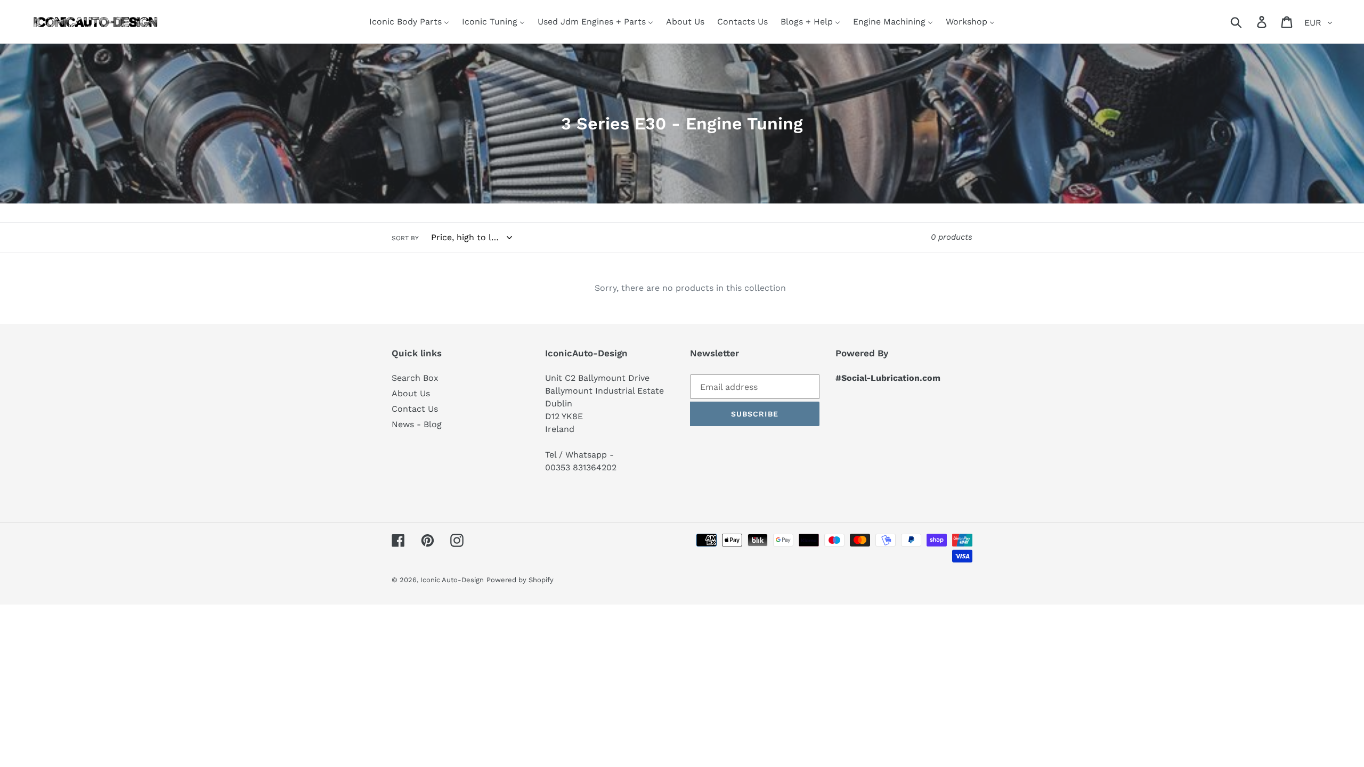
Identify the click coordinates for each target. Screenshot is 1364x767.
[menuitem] (409, 21)
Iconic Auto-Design (452, 580)
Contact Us (415, 409)
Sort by (405, 238)
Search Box (415, 378)
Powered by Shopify (520, 580)
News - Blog (417, 424)
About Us (411, 393)
